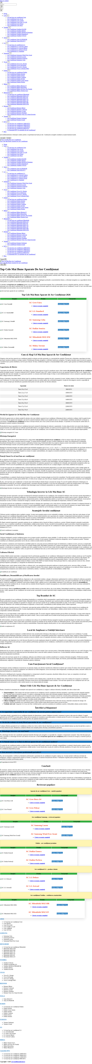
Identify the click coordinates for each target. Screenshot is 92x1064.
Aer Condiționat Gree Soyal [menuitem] (15, 19)
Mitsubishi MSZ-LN (9, 957)
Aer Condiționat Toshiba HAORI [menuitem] (16, 29)
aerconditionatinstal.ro (18, 1061)
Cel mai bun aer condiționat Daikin (13, 1006)
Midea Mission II (8, 1047)
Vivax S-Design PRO (10, 980)
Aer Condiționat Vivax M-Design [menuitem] (16, 65)
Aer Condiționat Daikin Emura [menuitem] (16, 75)
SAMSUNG (3, 933)
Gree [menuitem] (5, 15)
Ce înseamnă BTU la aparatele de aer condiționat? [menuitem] (21, 130)
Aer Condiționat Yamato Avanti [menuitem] (16, 120)
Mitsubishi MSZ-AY (9, 953)
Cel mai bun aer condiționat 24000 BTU (15, 1054)
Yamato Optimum (9, 1022)
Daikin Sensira (8, 1016)
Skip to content (4, 1)
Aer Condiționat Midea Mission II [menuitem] (16, 86)
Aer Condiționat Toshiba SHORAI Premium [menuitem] (20, 32)
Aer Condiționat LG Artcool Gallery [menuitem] (17, 46)
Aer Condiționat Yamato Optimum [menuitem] (17, 118)
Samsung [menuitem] (6, 53)
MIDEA (2, 1040)
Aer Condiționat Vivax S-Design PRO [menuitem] (18, 68)
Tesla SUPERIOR (9, 1000)
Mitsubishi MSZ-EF (9, 955)
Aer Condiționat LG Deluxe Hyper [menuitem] (17, 49)
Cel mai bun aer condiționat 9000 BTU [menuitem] (18, 128)
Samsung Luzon (8, 939)
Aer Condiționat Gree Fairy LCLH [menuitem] (17, 22)
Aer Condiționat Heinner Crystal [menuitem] (16, 111)
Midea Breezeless (9, 1046)
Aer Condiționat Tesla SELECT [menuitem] (16, 41)
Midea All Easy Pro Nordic (11, 1044)
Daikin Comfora (8, 1013)
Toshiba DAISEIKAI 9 (10, 964)
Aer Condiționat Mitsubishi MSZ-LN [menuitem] (17, 96)
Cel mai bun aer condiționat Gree (13, 922)
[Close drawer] (1, 10)
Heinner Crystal (8, 989)
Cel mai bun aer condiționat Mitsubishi (15, 947)
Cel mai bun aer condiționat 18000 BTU (15, 1055)
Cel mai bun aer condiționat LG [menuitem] (16, 45)
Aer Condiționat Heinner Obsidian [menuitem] (17, 113)
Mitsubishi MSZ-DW (10, 948)
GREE (2, 919)
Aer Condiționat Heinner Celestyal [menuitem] (17, 109)
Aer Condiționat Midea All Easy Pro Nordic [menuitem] (19, 89)
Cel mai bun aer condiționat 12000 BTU (15, 1057)
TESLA (2, 996)
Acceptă (3, 138)
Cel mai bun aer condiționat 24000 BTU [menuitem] (18, 123)
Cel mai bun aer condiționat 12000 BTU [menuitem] (18, 127)
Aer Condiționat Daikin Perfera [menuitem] (16, 82)
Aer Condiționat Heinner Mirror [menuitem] (16, 108)
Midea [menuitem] (5, 84)
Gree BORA (7, 923)
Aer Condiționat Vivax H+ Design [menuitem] (17, 64)
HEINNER (3, 983)
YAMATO (3, 1019)
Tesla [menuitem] (5, 37)
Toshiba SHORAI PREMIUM (12, 966)
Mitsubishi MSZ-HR (9, 950)
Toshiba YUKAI (8, 963)
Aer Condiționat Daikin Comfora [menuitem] (16, 77)
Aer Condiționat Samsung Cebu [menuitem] (16, 60)
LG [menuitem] (5, 43)
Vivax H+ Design (9, 978)
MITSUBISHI (4, 944)
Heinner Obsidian (9, 991)
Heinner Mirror (8, 986)
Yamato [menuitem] (6, 116)
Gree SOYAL (8, 930)
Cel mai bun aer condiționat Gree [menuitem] (16, 17)
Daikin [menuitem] (5, 70)
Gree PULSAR (8, 925)
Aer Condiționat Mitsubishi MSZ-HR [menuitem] (17, 102)
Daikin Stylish (8, 1011)
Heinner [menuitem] (6, 106)
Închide (9, 138)
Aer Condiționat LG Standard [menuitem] (15, 51)
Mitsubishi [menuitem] (7, 92)
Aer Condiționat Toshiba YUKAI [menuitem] (16, 35)
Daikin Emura (8, 1015)
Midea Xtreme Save (9, 1043)
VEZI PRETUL (63, 304)
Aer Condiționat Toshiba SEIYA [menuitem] (16, 31)
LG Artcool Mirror (9, 1035)
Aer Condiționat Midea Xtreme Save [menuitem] (17, 90)
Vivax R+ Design (9, 975)
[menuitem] (7, 15)
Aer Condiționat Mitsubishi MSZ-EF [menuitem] (17, 97)
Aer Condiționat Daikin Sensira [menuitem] (16, 74)
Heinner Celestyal (9, 988)
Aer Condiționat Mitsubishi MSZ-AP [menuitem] (17, 101)
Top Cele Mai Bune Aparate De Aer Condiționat (13, 141)
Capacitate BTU (5, 1051)
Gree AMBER (8, 928)
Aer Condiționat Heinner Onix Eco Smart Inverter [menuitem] (21, 114)
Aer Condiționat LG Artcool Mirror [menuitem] (17, 48)
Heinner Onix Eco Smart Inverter (13, 993)
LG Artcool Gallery (9, 1036)
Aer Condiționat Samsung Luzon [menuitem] (16, 57)
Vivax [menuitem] (5, 62)
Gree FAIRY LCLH (9, 927)
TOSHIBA (3, 960)
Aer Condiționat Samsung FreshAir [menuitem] (17, 58)
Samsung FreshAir (9, 937)
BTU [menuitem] (5, 122)
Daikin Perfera (8, 1008)
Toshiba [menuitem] (6, 27)
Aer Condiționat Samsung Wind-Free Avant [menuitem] (19, 55)
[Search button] (1, 7)
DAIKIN (2, 1003)
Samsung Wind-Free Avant (11, 941)
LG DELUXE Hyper (10, 1033)
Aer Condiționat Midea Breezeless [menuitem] (17, 87)
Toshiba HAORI (8, 969)
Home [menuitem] (5, 13)
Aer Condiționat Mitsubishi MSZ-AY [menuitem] (17, 99)
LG (1, 1027)
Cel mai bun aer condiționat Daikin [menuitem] (17, 72)
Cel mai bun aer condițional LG (13, 1030)
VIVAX (2, 972)
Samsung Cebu (8, 936)
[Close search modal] (1, 3)
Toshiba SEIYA (8, 967)
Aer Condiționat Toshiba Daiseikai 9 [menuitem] (17, 34)
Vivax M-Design (8, 977)
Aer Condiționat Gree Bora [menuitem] (15, 25)
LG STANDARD (9, 1032)
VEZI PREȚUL (63, 313)
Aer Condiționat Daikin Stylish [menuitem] (16, 79)
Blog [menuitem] (5, 131)
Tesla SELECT (8, 999)
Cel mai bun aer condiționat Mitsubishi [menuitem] (18, 94)
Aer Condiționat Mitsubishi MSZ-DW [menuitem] (18, 104)
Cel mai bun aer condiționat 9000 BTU (15, 1058)
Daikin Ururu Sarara (9, 1010)
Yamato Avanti (8, 1024)
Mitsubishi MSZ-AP (9, 952)
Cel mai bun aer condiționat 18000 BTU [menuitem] (18, 125)
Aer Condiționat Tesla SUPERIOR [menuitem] (17, 39)
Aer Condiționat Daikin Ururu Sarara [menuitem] (17, 80)
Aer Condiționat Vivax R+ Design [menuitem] (17, 67)
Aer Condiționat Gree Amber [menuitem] (15, 20)
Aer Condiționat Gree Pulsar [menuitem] (15, 24)
